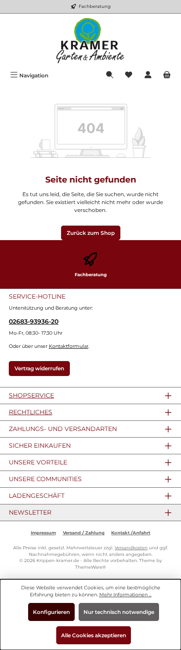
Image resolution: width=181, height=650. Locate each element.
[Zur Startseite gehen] (90, 41)
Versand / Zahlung (84, 532)
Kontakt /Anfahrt (130, 532)
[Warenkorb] (167, 75)
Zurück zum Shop (91, 233)
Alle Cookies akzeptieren (93, 635)
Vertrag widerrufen (39, 368)
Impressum (43, 532)
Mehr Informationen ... (125, 595)
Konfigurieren (51, 612)
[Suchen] (109, 75)
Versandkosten (131, 547)
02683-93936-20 (33, 321)
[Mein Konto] (148, 75)
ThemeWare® (90, 567)
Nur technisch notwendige (118, 612)
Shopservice (31, 395)
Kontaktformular (68, 346)
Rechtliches (30, 412)
